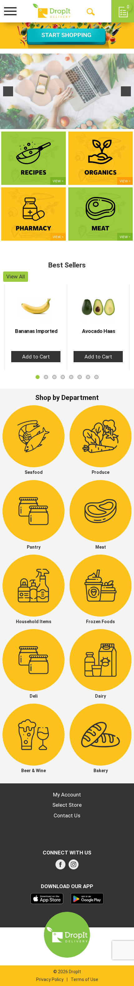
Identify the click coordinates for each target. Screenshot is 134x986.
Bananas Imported (36, 331)
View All (15, 276)
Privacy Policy (50, 979)
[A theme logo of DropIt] (51, 11)
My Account (67, 794)
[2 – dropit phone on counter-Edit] (67, 91)
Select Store (67, 805)
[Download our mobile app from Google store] (87, 898)
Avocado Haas (98, 331)
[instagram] (74, 866)
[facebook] (60, 866)
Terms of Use (84, 979)
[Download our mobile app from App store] (47, 898)
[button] (8, 91)
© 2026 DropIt (67, 971)
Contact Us (67, 815)
